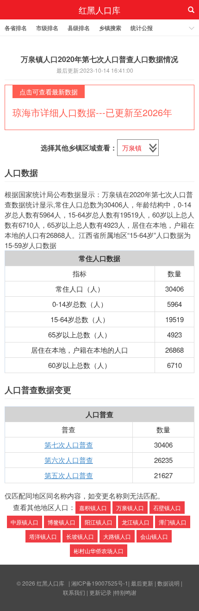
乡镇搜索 (110, 28)
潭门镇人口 (173, 522)
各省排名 (16, 28)
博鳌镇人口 (61, 522)
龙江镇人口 (135, 522)
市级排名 (47, 28)
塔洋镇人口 (43, 536)
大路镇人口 (117, 536)
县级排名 (79, 28)
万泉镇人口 (130, 507)
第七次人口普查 (68, 444)
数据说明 (168, 583)
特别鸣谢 (125, 592)
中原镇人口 (24, 522)
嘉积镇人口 (93, 507)
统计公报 (142, 28)
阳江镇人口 (98, 522)
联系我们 (74, 592)
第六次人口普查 (68, 460)
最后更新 (142, 583)
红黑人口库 (99, 10)
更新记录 (100, 592)
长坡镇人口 (80, 536)
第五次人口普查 (68, 475)
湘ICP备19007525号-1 (99, 583)
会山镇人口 (154, 536)
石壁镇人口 (167, 507)
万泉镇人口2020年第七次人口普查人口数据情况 (99, 59)
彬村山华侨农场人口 (99, 551)
